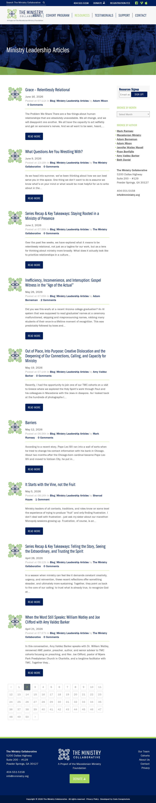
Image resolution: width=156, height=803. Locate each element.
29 (51, 702)
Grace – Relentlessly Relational (47, 89)
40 (43, 709)
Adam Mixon (100, 100)
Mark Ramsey (125, 131)
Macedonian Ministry (129, 135)
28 (43, 702)
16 (43, 694)
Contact (145, 763)
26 (27, 702)
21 (83, 694)
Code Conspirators (121, 799)
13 (19, 694)
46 (91, 709)
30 (59, 702)
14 (27, 694)
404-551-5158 (81, 3)
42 (59, 709)
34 (91, 702)
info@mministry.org (128, 195)
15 (35, 694)
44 (75, 709)
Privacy (146, 768)
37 (19, 709)
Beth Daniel (124, 159)
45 (83, 709)
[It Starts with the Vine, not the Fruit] (15, 489)
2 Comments (48, 300)
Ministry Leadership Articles (73, 100)
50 (27, 716)
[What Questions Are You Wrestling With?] (15, 156)
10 (91, 687)
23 (99, 694)
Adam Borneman (127, 139)
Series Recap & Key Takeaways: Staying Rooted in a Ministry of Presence (62, 215)
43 (67, 709)
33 (83, 702)
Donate (97, 3)
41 (51, 709)
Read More (34, 136)
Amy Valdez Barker (128, 155)
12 (11, 694)
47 (99, 709)
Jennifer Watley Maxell (130, 147)
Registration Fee (120, 3)
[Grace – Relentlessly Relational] (15, 94)
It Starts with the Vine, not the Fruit (50, 484)
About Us (144, 759)
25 (19, 702)
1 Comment (42, 499)
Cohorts (145, 755)
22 (91, 694)
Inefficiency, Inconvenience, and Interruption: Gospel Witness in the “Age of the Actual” (63, 282)
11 (99, 687)
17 (51, 694)
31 (67, 702)
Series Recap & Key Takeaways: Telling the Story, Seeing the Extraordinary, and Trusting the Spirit (65, 548)
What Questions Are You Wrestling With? (54, 151)
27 (35, 702)
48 (11, 716)
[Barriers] (15, 427)
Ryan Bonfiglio (125, 151)
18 (59, 694)
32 (75, 702)
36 (11, 709)
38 (27, 709)
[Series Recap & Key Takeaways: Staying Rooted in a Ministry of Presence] (15, 218)
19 (67, 694)
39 (35, 709)
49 (19, 716)
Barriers (30, 422)
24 (11, 702)
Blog (52, 100)
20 (75, 694)
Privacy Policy (92, 799)
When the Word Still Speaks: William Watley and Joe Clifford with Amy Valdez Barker (62, 619)
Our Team (144, 751)
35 (99, 702)
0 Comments (35, 104)
